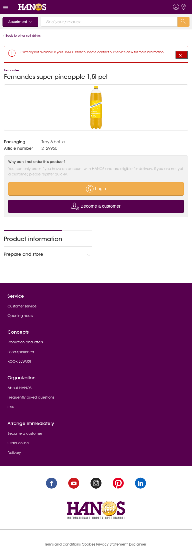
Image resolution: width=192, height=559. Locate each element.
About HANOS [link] (20, 387)
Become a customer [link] (25, 433)
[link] (32, 6)
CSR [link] (11, 407)
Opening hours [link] (20, 315)
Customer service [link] (22, 306)
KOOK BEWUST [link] (19, 361)
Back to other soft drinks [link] (24, 35)
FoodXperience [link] (21, 351)
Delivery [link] (14, 452)
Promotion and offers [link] (25, 342)
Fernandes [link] (11, 70)
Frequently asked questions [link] (31, 397)
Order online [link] (18, 442)
